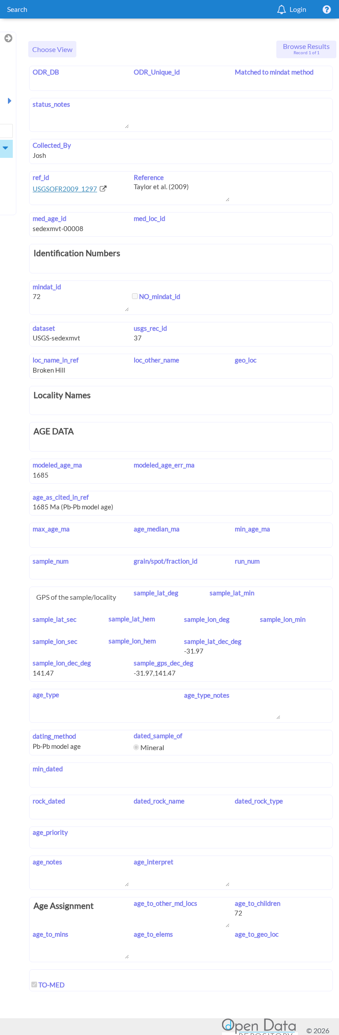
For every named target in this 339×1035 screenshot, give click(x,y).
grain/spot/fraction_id (165, 561)
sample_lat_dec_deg (212, 641)
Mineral (151, 747)
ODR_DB (46, 72)
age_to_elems (153, 934)
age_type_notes (207, 695)
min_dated (48, 769)
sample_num (50, 561)
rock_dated (49, 801)
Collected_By (52, 145)
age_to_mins (50, 934)
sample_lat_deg (156, 593)
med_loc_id (149, 218)
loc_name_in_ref (56, 360)
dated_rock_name (159, 801)
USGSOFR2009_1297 (65, 189)
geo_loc (245, 360)
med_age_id (49, 218)
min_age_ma (252, 529)
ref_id (41, 177)
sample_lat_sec (54, 619)
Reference (149, 177)
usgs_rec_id (150, 328)
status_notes (51, 104)
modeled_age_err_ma (164, 465)
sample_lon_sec (55, 641)
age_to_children (257, 903)
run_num (247, 561)
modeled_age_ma (57, 465)
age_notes (47, 862)
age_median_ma (157, 529)
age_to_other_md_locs (165, 903)
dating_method (54, 736)
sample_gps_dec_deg (163, 663)
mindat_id (47, 287)
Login (298, 9)
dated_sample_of (158, 736)
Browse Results (306, 48)
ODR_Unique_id (157, 72)
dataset (44, 328)
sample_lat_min (232, 593)
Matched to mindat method (274, 72)
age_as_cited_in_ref (61, 497)
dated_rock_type (258, 801)
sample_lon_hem (132, 641)
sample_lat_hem (132, 619)
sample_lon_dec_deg (62, 663)
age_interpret (153, 862)
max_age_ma (51, 529)
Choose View (52, 49)
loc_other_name (156, 360)
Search (17, 9)
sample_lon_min (282, 619)
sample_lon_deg (207, 619)
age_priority (50, 832)
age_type (46, 695)
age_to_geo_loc (256, 934)
